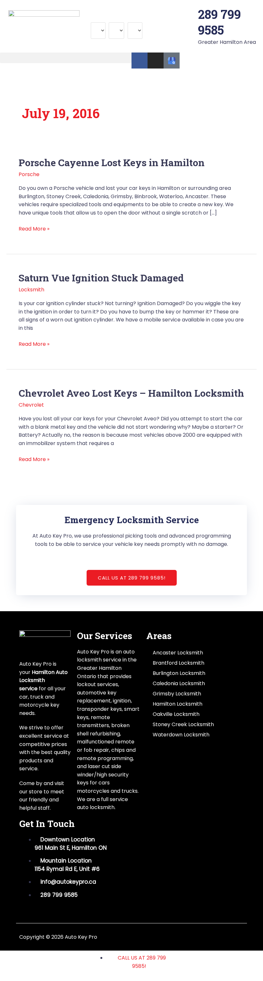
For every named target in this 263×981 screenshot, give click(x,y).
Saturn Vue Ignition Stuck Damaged (101, 278)
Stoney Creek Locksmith (183, 724)
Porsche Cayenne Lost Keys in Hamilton (112, 162)
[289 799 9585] (190, 14)
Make (98, 18)
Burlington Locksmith (179, 673)
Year (133, 18)
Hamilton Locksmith (177, 704)
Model (116, 18)
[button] (66, 58)
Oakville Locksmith (176, 714)
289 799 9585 (219, 22)
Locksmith (31, 289)
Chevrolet (31, 405)
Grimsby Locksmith (177, 693)
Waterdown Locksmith (181, 734)
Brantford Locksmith (178, 663)
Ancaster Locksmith (178, 652)
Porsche (29, 174)
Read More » (34, 228)
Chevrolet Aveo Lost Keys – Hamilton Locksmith (131, 393)
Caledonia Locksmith (179, 683)
